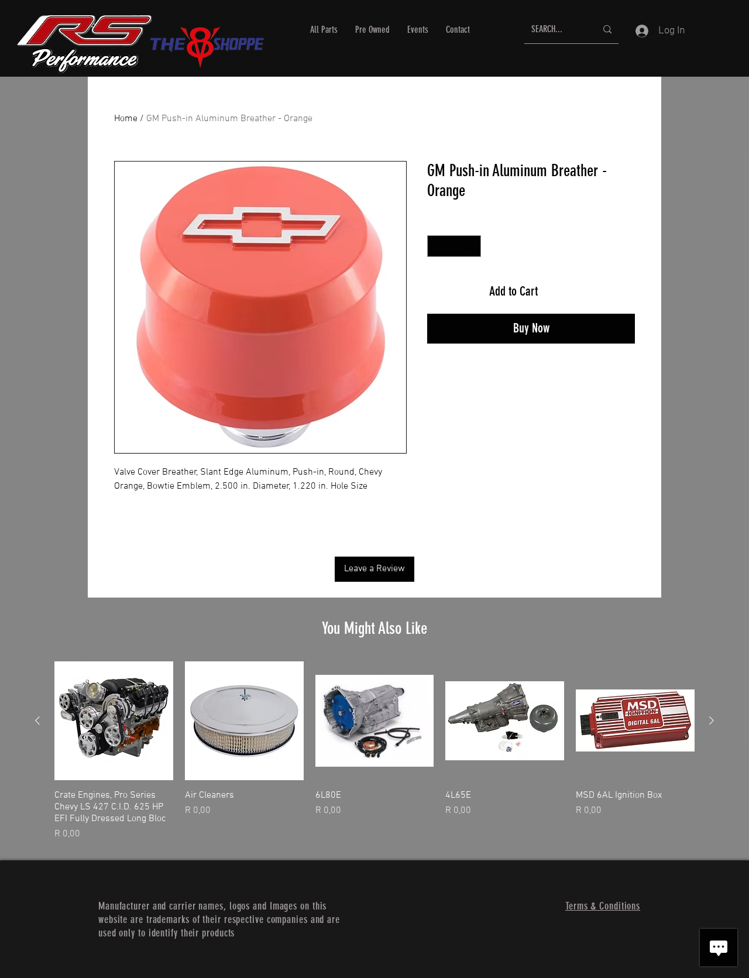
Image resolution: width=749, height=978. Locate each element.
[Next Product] (712, 720)
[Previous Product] (37, 720)
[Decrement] (436, 246)
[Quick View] (113, 720)
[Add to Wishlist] (619, 291)
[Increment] (472, 246)
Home (126, 119)
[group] (374, 751)
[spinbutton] (454, 246)
